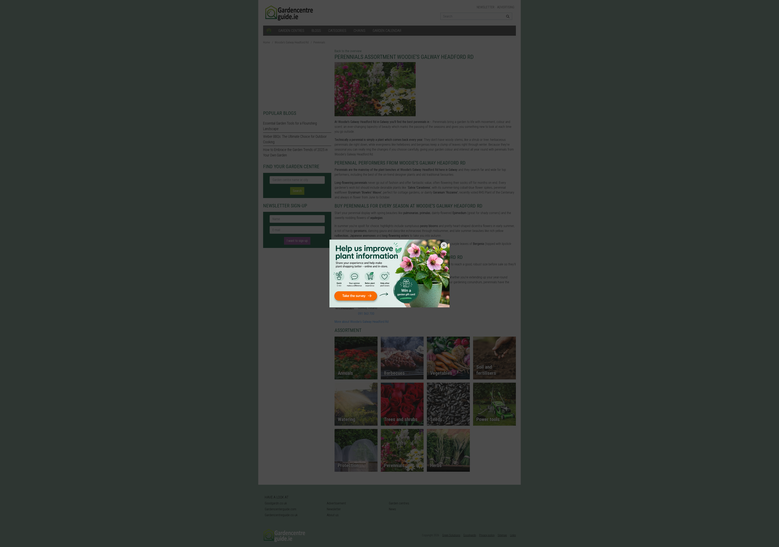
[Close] (444, 245)
